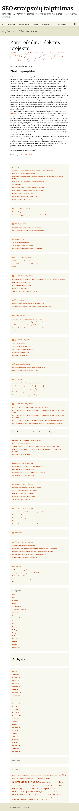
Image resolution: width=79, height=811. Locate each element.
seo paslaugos (18, 788)
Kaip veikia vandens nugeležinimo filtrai (23, 518)
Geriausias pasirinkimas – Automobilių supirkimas (26, 440)
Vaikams (14, 644)
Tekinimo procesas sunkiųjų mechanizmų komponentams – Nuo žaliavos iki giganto (36, 446)
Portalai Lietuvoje (61, 24)
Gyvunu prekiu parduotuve (24, 484)
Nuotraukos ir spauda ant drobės (21, 443)
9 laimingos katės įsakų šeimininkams (23, 475)
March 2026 (15, 671)
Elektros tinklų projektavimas (18, 59)
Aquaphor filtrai (16, 184)
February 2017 (16, 716)
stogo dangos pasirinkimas (53, 791)
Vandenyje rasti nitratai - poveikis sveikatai (24, 291)
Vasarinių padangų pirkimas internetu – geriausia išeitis (28, 303)
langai (36, 778)
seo (60, 785)
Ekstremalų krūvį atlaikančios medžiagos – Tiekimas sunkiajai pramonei (32, 551)
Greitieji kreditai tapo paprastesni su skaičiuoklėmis (27, 573)
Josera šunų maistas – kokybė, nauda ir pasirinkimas (27, 383)
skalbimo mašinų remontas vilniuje (27, 791)
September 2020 (17, 698)
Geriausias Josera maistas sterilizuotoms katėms (26, 487)
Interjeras (15, 612)
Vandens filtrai (16, 647)
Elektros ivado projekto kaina (34, 55)
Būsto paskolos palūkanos (20, 582)
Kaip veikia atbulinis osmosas (20, 515)
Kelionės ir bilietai (23, 24)
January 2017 (16, 719)
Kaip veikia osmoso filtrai (19, 288)
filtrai (64, 775)
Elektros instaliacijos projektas (51, 53)
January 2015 (16, 748)
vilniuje (56, 799)
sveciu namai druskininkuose (42, 794)
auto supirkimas (30, 773)
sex (57, 788)
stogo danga (44, 791)
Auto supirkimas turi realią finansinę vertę (24, 545)
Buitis (14, 597)
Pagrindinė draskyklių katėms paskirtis (23, 469)
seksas (57, 785)
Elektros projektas (60, 55)
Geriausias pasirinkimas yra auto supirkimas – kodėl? (27, 319)
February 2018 (16, 704)
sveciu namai (33, 794)
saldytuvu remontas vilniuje (38, 785)
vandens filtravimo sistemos (30, 797)
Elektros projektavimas (46, 57)
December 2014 (16, 751)
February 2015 (16, 745)
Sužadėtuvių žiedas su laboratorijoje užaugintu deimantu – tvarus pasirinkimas (34, 548)
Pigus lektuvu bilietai (22, 208)
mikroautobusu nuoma (25, 782)
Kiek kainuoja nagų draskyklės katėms (23, 463)
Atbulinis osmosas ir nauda (20, 331)
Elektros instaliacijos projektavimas (33, 775)
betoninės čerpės (47, 773)
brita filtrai (53, 773)
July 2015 (15, 733)
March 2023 (15, 683)
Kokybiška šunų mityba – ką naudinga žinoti (24, 392)
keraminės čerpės (30, 778)
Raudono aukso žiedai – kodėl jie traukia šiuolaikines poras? (29, 554)
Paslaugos (24, 53)
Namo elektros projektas (36, 61)
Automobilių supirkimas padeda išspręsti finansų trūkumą (28, 322)
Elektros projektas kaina (17, 57)
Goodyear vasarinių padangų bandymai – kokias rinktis (28, 190)
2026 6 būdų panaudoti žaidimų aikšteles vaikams (26, 264)
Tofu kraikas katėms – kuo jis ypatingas (23, 499)
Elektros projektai (49, 55)
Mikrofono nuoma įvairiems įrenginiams (23, 174)
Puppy (14, 633)
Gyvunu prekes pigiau (22, 340)
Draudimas (11, 24)
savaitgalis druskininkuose (50, 785)
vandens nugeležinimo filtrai (42, 799)
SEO (3, 24)
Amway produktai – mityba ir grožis (22, 199)
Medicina (14, 621)
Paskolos (17, 566)
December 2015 (16, 727)
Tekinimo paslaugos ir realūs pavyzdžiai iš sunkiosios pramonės (30, 325)
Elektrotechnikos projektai (35, 59)
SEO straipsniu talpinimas (24, 276)
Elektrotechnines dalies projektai (53, 59)
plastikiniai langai (57, 782)
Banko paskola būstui (18, 576)
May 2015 (15, 739)
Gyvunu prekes (19, 239)
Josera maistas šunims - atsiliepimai (22, 245)
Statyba (36, 53)
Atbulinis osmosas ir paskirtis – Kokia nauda (24, 557)
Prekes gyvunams (20, 223)
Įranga (14, 615)
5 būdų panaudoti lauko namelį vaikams (23, 261)
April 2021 (15, 689)
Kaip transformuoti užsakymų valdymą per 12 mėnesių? (28, 328)
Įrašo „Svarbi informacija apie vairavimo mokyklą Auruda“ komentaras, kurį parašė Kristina (38, 420)
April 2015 (15, 742)
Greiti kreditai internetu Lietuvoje (21, 579)
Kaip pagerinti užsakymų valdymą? (22, 454)
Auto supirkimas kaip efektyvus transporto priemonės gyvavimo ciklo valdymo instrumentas (38, 279)
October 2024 (16, 680)
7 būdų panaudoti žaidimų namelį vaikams (24, 267)
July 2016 (15, 722)
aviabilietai (36, 773)
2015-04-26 (29, 155)
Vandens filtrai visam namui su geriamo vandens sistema (28, 524)
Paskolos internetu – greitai (20, 570)
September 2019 (17, 701)
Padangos (18, 532)
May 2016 (15, 725)
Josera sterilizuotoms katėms (21, 242)
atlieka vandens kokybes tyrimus (19, 773)
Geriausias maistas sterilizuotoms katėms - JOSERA (27, 227)
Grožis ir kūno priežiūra (19, 609)
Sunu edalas (19, 379)
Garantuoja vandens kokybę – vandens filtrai (25, 196)
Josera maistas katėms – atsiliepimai (23, 349)
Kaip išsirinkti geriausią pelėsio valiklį (22, 212)
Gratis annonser (47, 24)
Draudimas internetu (22, 364)
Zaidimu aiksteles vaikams (24, 257)
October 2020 (16, 695)
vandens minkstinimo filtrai (24, 799)
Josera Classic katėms (18, 343)
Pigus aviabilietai (20, 300)
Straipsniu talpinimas (22, 315)
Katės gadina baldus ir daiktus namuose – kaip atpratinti (28, 466)
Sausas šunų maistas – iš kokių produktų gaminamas (27, 395)
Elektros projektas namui (32, 57)
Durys (14, 603)
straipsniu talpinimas (21, 794)
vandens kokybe (39, 797)
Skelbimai (35, 24)
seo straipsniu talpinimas (41, 788)
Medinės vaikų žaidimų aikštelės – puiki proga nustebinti (28, 187)
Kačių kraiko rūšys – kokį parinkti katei (23, 493)
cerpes (57, 773)
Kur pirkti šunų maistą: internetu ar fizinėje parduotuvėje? (28, 386)
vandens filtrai (54, 794)
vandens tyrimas (51, 799)
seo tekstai (54, 788)
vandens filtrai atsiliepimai (18, 797)
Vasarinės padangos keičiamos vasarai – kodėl (25, 370)
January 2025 (16, 674)
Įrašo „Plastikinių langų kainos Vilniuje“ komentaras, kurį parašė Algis (32, 407)
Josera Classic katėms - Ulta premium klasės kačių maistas (29, 230)
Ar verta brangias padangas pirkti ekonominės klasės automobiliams (32, 306)
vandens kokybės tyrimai (48, 797)
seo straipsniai (27, 788)
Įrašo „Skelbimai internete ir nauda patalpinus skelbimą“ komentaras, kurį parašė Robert (37, 423)
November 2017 (16, 707)
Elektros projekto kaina (61, 57)
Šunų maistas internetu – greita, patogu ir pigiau (26, 389)
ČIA (36, 150)
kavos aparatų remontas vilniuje (19, 778)
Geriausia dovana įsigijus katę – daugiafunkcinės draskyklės (29, 472)
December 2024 (16, 677)
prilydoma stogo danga (27, 785)
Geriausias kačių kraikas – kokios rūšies (23, 496)
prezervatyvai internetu (17, 785)
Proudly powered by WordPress (19, 807)
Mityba (14, 624)
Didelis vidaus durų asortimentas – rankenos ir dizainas (28, 181)
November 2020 (16, 692)
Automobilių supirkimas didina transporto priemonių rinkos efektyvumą (32, 171)
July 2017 (15, 710)
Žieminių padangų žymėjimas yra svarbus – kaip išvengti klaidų (30, 215)
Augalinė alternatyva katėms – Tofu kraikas (24, 490)
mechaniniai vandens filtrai (45, 778)
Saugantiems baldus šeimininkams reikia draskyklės (27, 248)
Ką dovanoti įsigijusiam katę (20, 355)
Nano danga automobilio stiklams (21, 285)
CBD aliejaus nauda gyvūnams (20, 352)
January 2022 (16, 686)
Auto (13, 594)
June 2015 (15, 736)
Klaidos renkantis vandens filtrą (21, 282)
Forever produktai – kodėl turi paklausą (23, 193)
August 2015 (15, 730)
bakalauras (41, 773)
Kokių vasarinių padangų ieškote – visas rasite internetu (28, 367)
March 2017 (15, 713)
